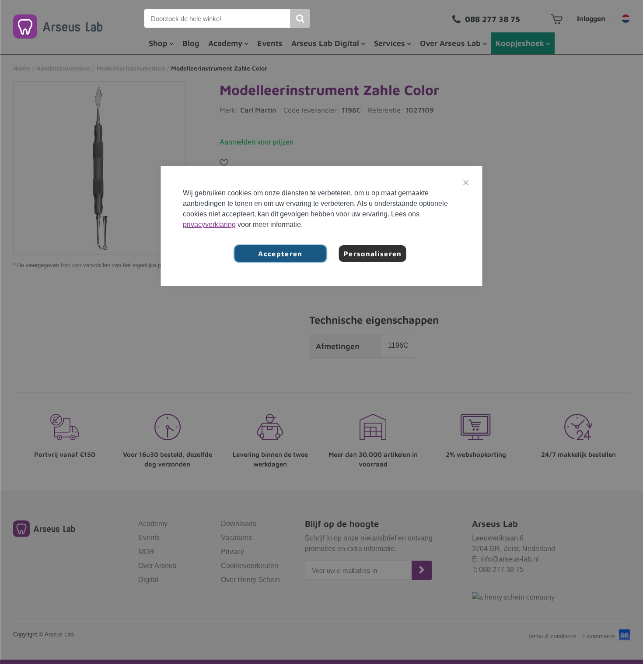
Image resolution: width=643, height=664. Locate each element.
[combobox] (217, 18)
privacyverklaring (209, 224)
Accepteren (280, 254)
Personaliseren (372, 254)
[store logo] (57, 26)
